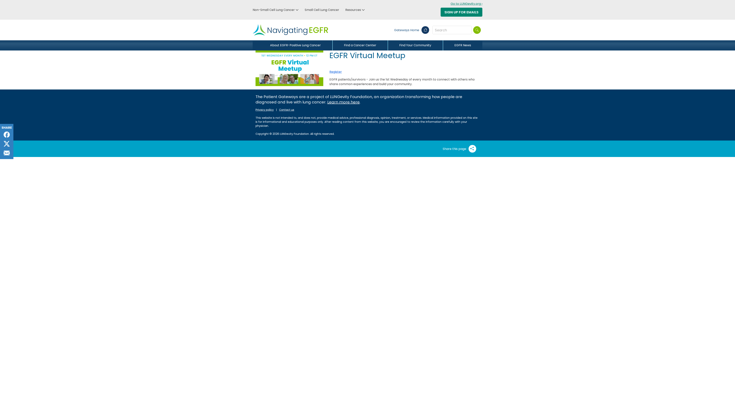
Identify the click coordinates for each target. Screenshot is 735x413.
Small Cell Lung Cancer (322, 10)
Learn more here (343, 102)
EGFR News (462, 45)
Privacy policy (265, 110)
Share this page (455, 149)
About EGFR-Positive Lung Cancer (295, 45)
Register (335, 72)
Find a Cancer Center (360, 45)
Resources (353, 10)
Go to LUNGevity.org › (466, 4)
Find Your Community (415, 45)
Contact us (286, 110)
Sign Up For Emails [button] (461, 12)
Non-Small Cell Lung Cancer (274, 10)
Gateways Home (407, 30)
